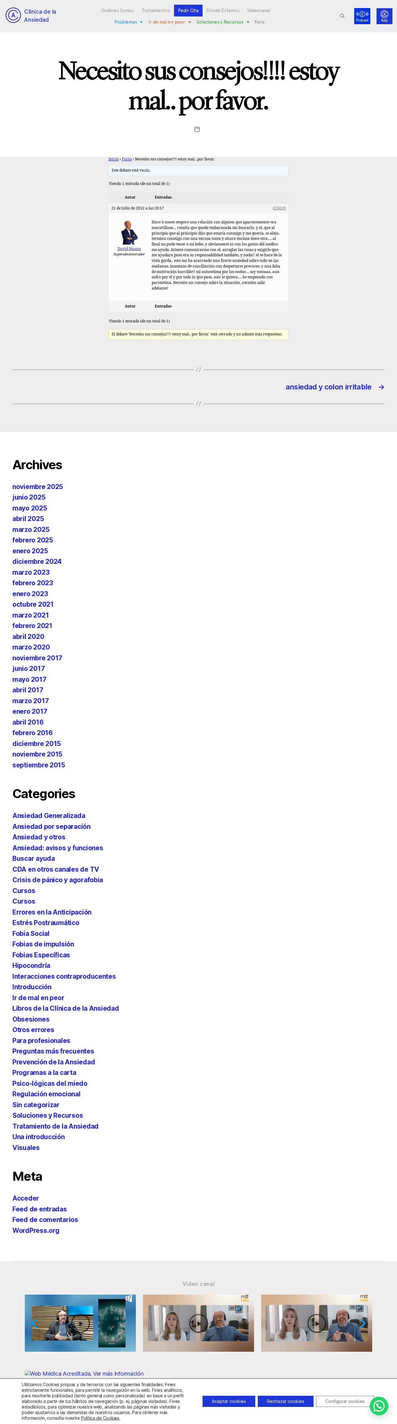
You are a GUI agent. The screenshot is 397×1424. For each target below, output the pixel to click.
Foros (127, 159)
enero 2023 (30, 594)
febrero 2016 (32, 733)
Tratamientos (156, 10)
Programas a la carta (44, 1072)
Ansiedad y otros (38, 837)
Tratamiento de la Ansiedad (55, 1126)
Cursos (23, 891)
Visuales (26, 1148)
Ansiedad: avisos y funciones (57, 848)
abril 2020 (28, 636)
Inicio (114, 159)
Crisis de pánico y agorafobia (57, 880)
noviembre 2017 (37, 658)
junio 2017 (28, 668)
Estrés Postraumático (45, 923)
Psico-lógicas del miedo (49, 1083)
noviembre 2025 (37, 487)
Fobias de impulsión (43, 944)
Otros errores (33, 1030)
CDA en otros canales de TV (55, 869)
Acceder (25, 1198)
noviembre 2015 (37, 754)
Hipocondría (31, 965)
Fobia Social (31, 933)
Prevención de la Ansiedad (53, 1062)
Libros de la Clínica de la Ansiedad (65, 1008)
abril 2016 (27, 722)
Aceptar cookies (229, 1401)
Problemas (125, 22)
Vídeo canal (199, 1283)
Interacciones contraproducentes (64, 976)
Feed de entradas (39, 1209)
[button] (342, 16)
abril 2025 (28, 519)
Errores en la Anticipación (51, 912)
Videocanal (258, 10)
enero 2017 (29, 711)
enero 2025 (30, 551)
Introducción (31, 987)
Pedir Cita (188, 10)
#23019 (279, 208)
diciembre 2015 (36, 744)
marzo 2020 (31, 647)
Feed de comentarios (45, 1220)
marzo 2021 (30, 615)
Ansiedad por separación (51, 826)
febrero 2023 (32, 583)
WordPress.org (36, 1230)
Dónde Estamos (223, 10)
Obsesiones (30, 1019)
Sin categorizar (36, 1105)
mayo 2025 (29, 508)
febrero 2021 (32, 626)
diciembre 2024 (37, 561)
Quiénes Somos (117, 10)
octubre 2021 (33, 604)
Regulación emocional (46, 1094)
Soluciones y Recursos (219, 22)
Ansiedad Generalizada (48, 816)
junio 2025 (28, 497)
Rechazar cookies (285, 1401)
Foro (259, 22)
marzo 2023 (30, 572)
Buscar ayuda (33, 858)
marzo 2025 (30, 529)
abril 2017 (27, 690)
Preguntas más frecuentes (53, 1051)
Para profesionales (41, 1040)
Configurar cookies (345, 1401)
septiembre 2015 (38, 765)
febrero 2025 (32, 540)
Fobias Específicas (41, 955)
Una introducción (38, 1137)
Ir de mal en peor (166, 22)
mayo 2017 (29, 679)
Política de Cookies (100, 1418)
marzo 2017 (30, 701)
